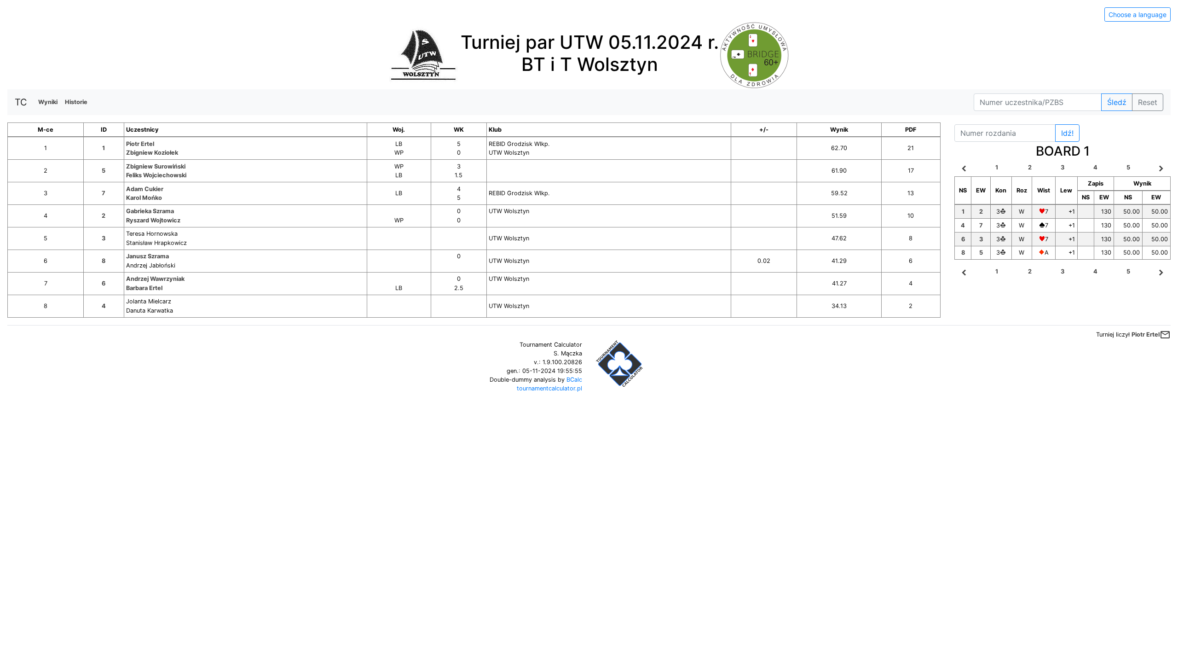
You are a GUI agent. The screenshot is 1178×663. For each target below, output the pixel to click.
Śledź (1116, 102)
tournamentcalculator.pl (549, 388)
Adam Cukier (144, 189)
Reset (1147, 102)
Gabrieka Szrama (150, 211)
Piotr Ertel (140, 143)
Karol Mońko (144, 197)
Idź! (1067, 133)
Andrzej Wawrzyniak (155, 278)
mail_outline (1165, 334)
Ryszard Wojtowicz (153, 220)
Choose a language (1137, 14)
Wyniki (48, 102)
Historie (76, 102)
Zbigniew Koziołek (152, 152)
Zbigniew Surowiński (155, 166)
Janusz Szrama (147, 256)
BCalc (574, 379)
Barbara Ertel (144, 288)
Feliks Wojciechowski (156, 175)
